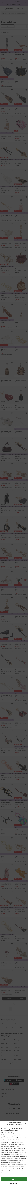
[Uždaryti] (26, 1123)
